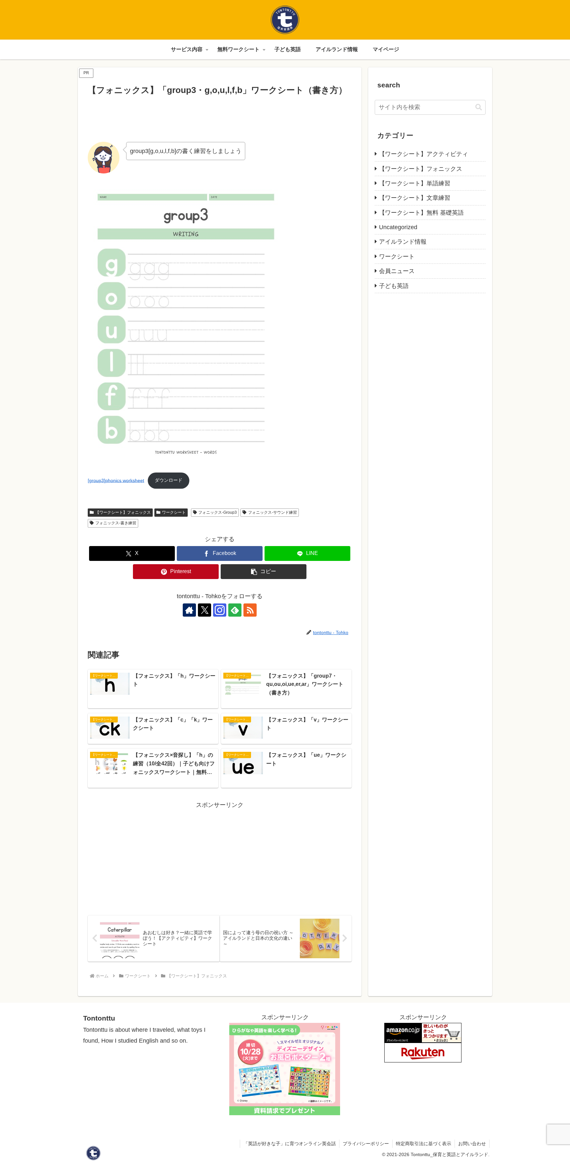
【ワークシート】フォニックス (123, 512)
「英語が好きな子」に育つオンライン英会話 (289, 1143)
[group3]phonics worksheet (116, 480)
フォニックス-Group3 (217, 512)
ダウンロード (168, 480)
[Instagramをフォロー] (219, 610)
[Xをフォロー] (204, 610)
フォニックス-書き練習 (115, 523)
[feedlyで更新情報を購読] (234, 610)
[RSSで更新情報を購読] (250, 610)
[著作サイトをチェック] (189, 610)
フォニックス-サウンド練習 (272, 512)
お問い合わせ (472, 1143)
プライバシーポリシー (366, 1143)
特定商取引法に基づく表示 (423, 1143)
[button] (263, 571)
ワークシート (174, 512)
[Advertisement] (220, 116)
